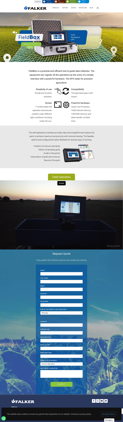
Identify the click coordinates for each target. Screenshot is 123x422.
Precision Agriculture (49, 1)
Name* (42, 270)
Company (43, 321)
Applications (38, 1)
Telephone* (44, 301)
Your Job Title (45, 337)
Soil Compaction (61, 1)
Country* (43, 293)
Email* (42, 286)
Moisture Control (84, 1)
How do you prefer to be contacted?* (53, 309)
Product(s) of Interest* (48, 360)
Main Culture (45, 345)
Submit (61, 384)
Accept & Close (108, 414)
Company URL (45, 329)
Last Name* (44, 278)
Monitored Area (46, 352)
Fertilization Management (73, 1)
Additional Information (49, 368)
